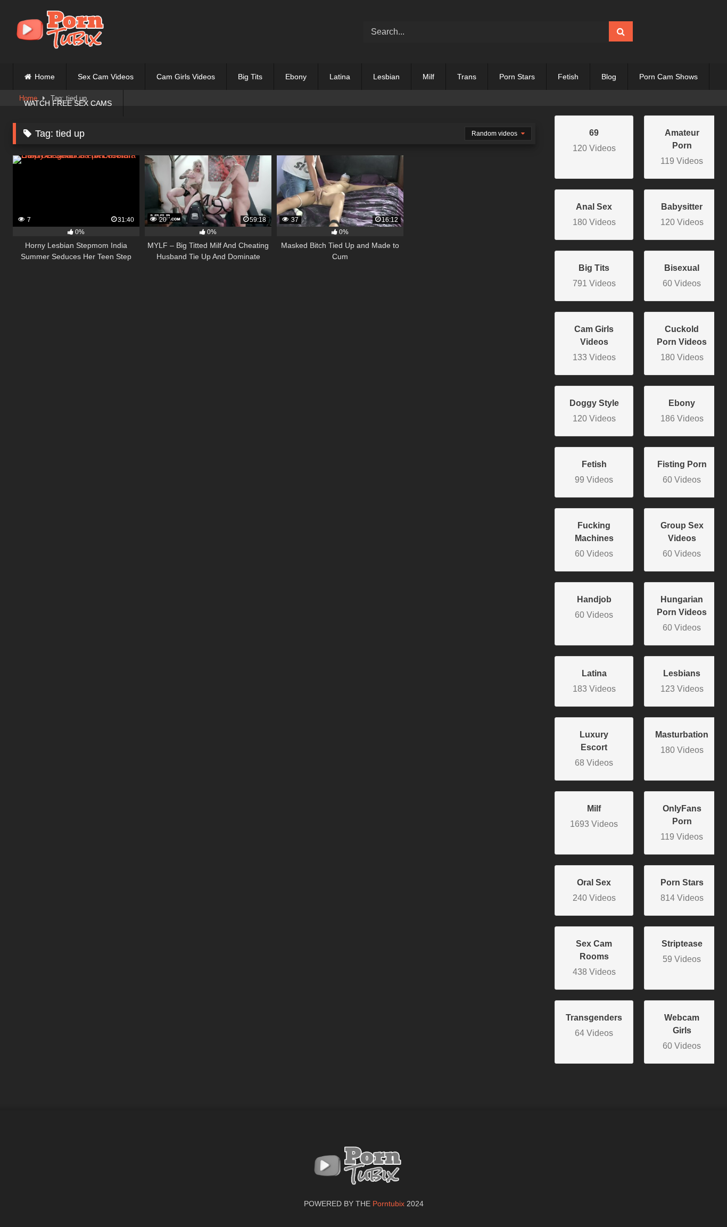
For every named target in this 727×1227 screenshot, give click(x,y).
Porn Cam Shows (668, 76)
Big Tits (250, 76)
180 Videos (682, 343)
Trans (466, 76)
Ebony (296, 76)
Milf (428, 76)
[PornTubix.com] (66, 32)
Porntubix (388, 1203)
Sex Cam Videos (106, 76)
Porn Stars (517, 76)
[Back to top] (694, 1195)
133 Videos (594, 343)
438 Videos (594, 957)
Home (45, 76)
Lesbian (386, 76)
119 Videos (681, 146)
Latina (339, 76)
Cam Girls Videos (185, 76)
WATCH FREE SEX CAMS (68, 103)
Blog (608, 76)
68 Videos (594, 748)
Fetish (568, 76)
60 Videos (594, 539)
